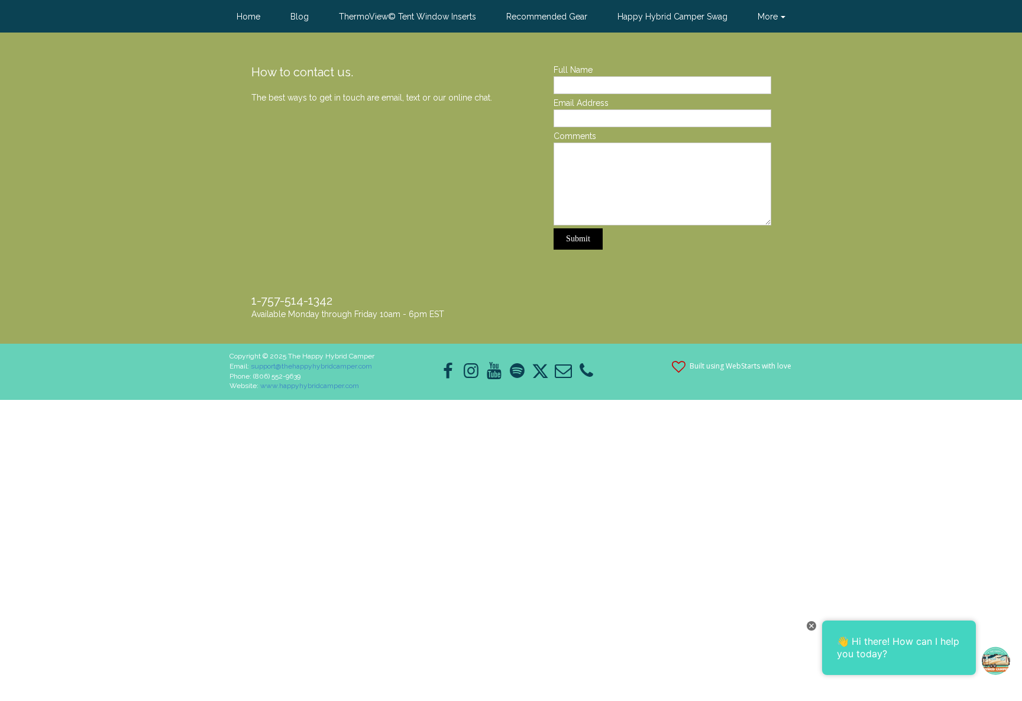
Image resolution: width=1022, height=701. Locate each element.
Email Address (581, 103)
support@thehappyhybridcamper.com (311, 366)
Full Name (573, 70)
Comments (575, 136)
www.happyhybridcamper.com (309, 386)
